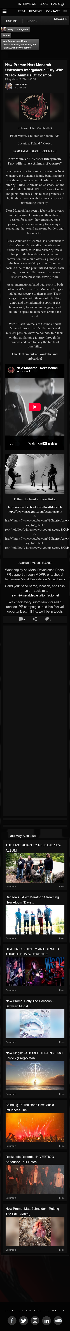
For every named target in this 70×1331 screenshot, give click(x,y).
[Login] (62, 4)
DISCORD (60, 19)
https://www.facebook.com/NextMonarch (35, 507)
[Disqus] (35, 674)
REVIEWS (36, 11)
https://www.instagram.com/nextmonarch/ (35, 511)
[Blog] (4, 55)
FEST (21, 11)
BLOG (44, 4)
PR (65, 11)
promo (6, 35)
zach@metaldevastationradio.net (35, 595)
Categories (22, 29)
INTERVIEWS (27, 4)
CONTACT (53, 11)
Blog (10, 29)
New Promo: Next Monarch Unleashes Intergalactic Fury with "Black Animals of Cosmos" (20, 44)
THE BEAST (21, 84)
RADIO (55, 4)
